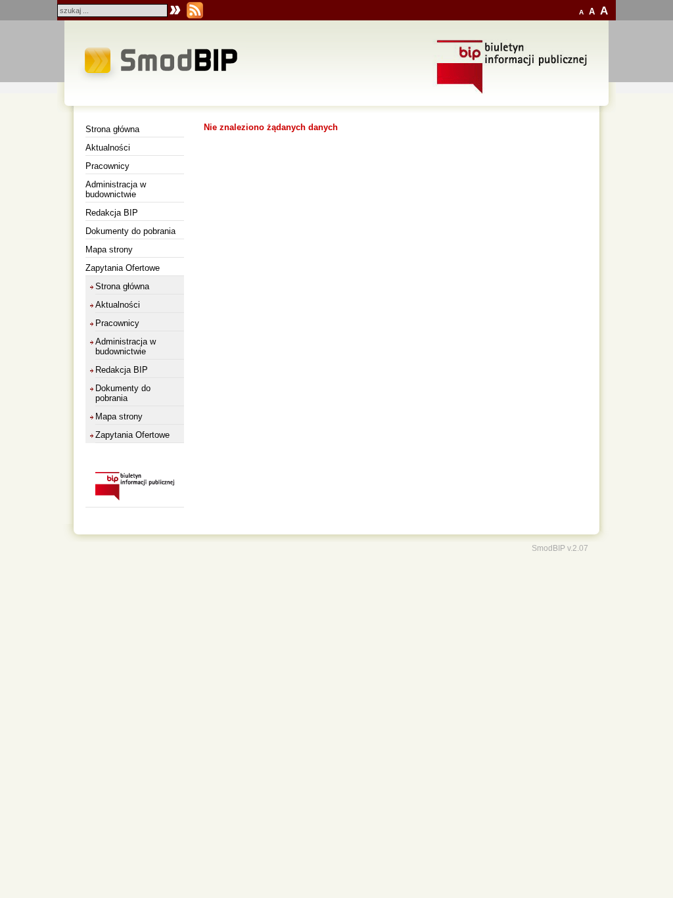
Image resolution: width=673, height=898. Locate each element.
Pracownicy (107, 166)
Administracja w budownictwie (115, 189)
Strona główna (112, 129)
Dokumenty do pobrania (130, 231)
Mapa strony (109, 249)
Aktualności (107, 148)
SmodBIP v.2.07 (560, 548)
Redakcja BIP (111, 213)
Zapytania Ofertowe (122, 268)
